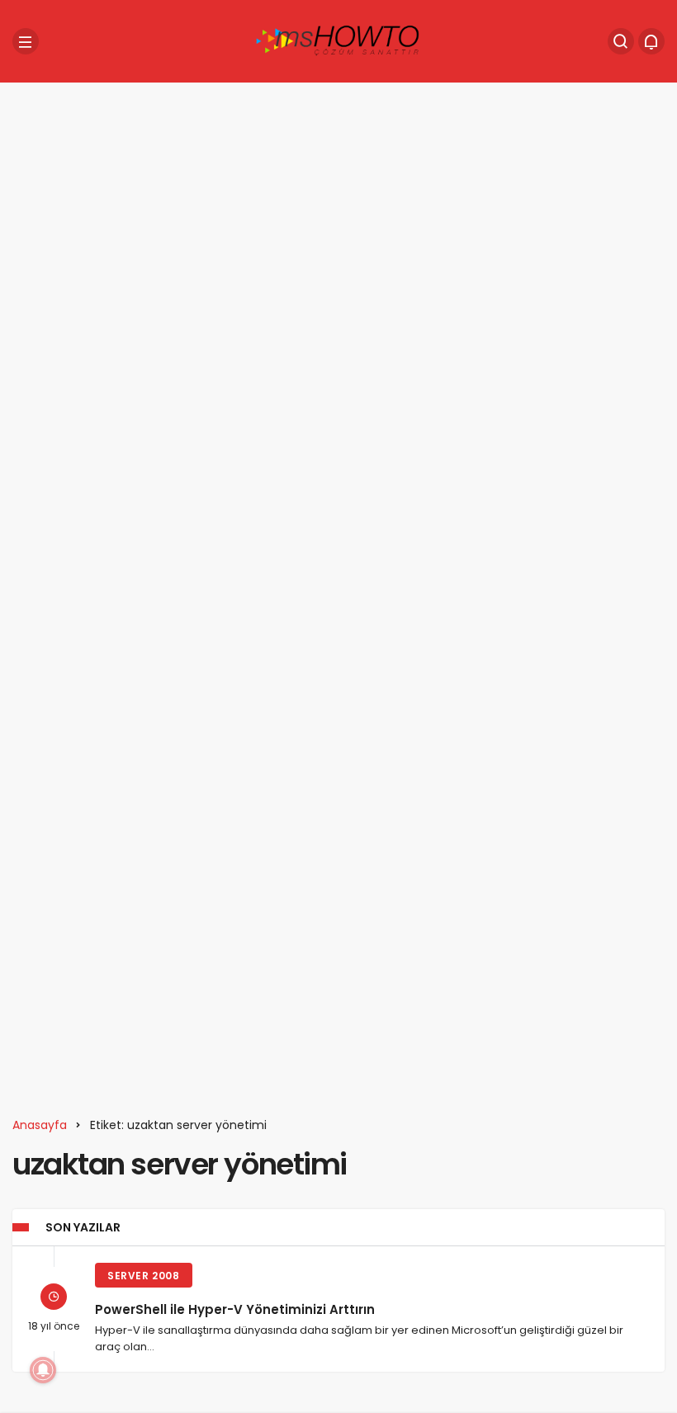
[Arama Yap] (621, 41)
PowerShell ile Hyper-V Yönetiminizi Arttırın (235, 1308)
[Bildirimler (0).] (651, 41)
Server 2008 (143, 1276)
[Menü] (25, 41)
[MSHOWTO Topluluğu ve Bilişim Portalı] (338, 40)
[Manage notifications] (43, 1370)
